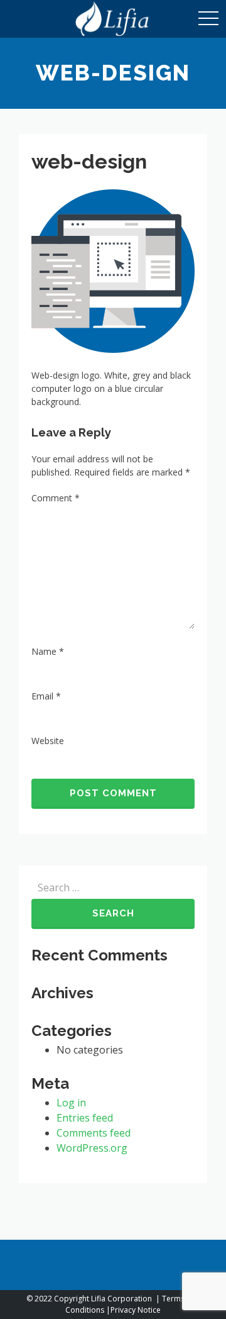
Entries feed (84, 1118)
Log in (71, 1103)
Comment (55, 498)
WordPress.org (91, 1148)
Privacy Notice (135, 1310)
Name (47, 651)
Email (46, 696)
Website (47, 741)
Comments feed (93, 1133)
